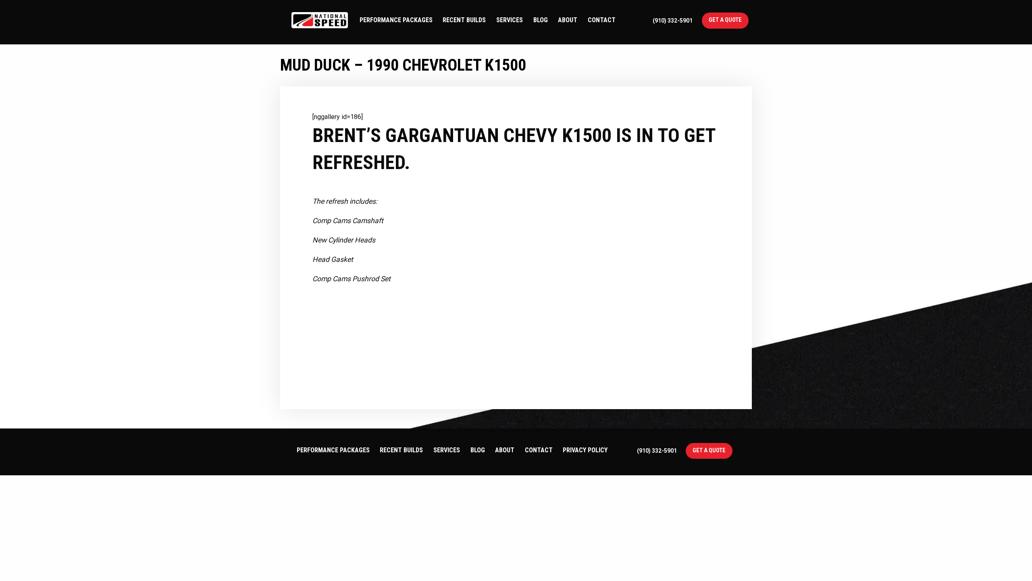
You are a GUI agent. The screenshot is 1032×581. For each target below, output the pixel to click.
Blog (540, 20)
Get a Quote (725, 20)
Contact (602, 20)
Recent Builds (464, 20)
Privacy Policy (585, 450)
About (567, 20)
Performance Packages (396, 20)
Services (509, 20)
